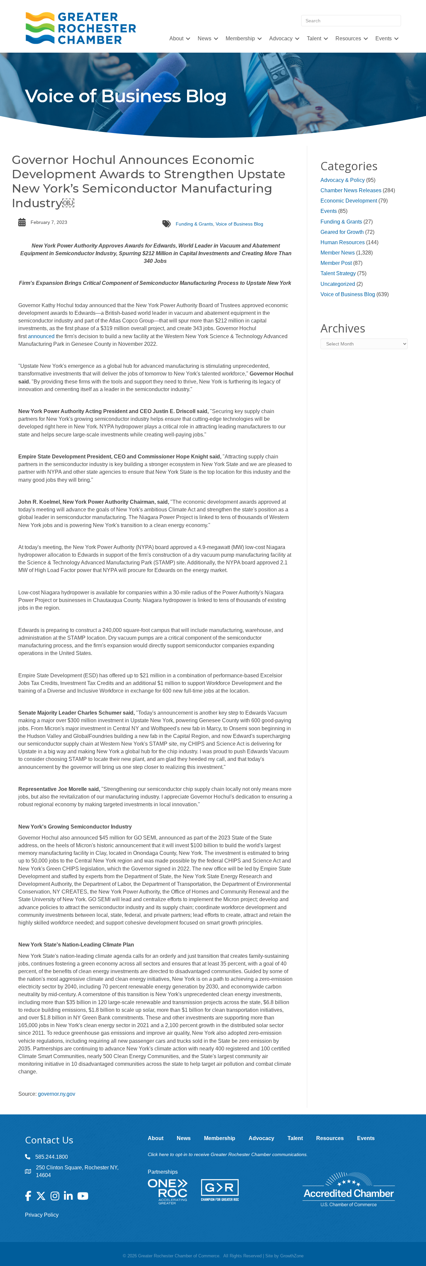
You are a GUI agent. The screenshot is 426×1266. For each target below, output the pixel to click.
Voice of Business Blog (239, 224)
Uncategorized (337, 284)
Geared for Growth (342, 232)
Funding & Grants (194, 224)
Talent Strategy (338, 273)
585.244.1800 (51, 1157)
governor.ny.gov (57, 1094)
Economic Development (348, 201)
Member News (337, 253)
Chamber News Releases (350, 190)
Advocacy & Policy (342, 180)
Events (328, 211)
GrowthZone (292, 1255)
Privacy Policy (42, 1215)
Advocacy (281, 38)
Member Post (336, 263)
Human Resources (342, 242)
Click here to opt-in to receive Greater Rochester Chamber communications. (228, 1154)
